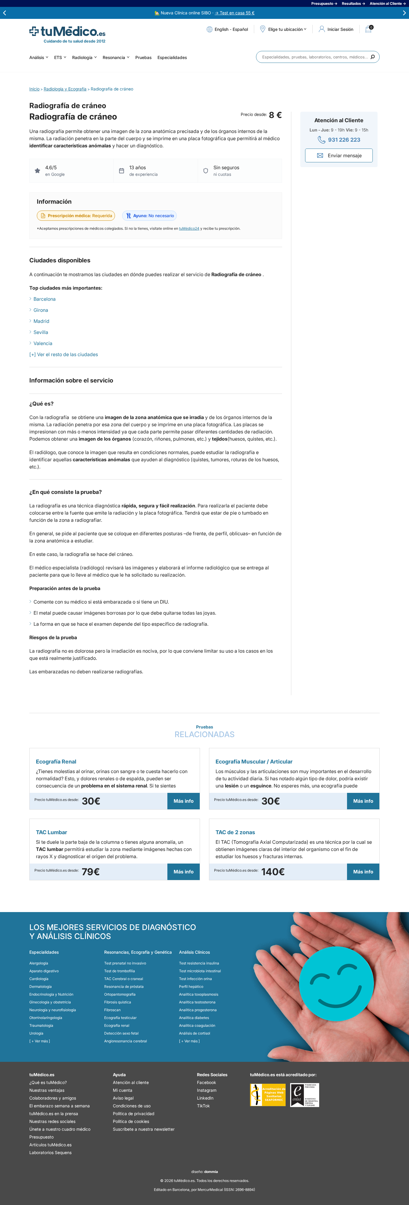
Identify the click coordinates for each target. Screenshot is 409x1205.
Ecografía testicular (120, 1017)
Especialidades (172, 57)
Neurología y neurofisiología (52, 1010)
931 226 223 (344, 140)
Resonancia (114, 57)
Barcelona (45, 299)
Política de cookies (131, 1121)
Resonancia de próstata (124, 986)
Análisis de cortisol (194, 1033)
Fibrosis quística (117, 1002)
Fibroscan (112, 1010)
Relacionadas (205, 731)
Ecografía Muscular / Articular (254, 761)
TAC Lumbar (51, 832)
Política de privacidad (133, 1113)
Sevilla (41, 332)
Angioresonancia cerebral (125, 1041)
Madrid (41, 321)
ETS (58, 57)
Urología (36, 1033)
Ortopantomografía (120, 994)
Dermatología (40, 986)
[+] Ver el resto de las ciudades (63, 354)
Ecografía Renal (56, 761)
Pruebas (143, 57)
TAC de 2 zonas (235, 832)
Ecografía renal (116, 1025)
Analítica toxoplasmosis (198, 994)
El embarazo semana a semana (59, 1105)
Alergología (38, 963)
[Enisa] (304, 1095)
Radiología (82, 57)
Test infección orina (195, 978)
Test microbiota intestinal (200, 971)
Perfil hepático (191, 986)
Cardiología (39, 978)
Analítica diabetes (194, 1017)
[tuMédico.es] (67, 31)
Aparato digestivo (44, 971)
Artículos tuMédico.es (50, 1144)
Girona (41, 310)
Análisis (36, 57)
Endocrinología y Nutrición (51, 994)
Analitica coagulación (197, 1025)
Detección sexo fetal (121, 1033)
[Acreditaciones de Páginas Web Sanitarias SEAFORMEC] (268, 1095)
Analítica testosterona (197, 1002)
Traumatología (41, 1025)
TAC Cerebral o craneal (123, 978)
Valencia (43, 343)
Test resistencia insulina (199, 963)
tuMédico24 (189, 228)
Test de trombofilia (119, 971)
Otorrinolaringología (45, 1017)
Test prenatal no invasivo (125, 963)
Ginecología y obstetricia (50, 1002)
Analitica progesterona (198, 1010)
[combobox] (318, 57)
